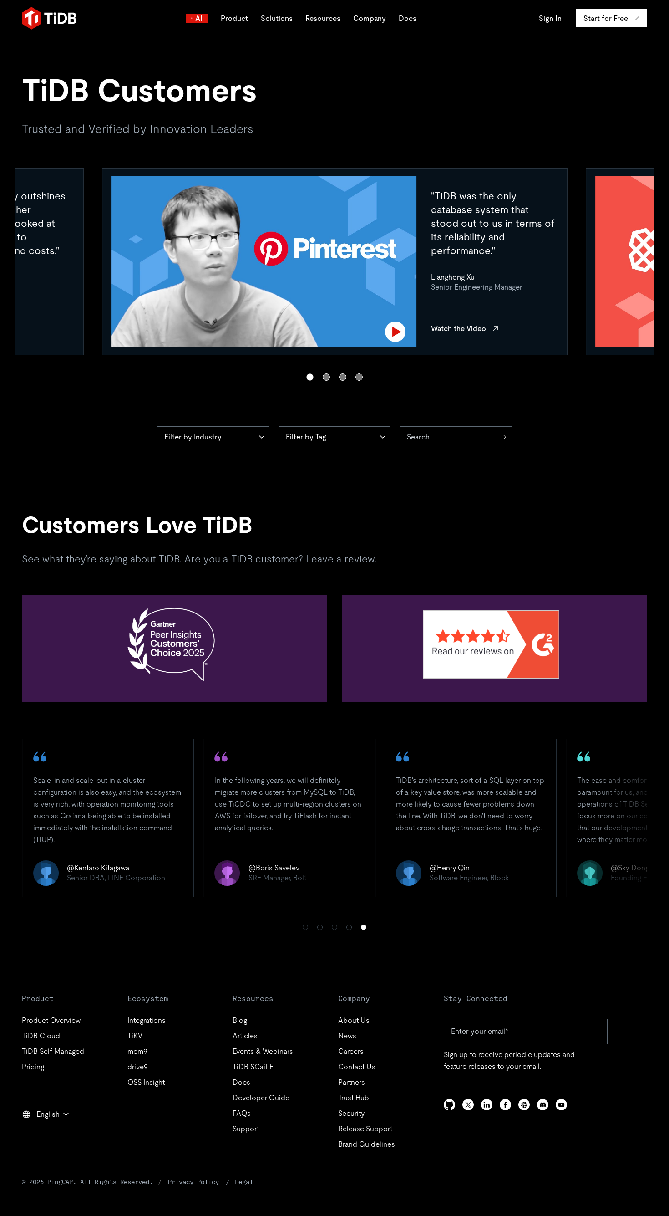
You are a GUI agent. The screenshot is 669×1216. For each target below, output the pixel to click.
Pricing (33, 1067)
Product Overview (51, 1020)
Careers (351, 1051)
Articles (245, 1036)
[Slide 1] (310, 377)
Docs (407, 18)
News (347, 1036)
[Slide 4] (359, 377)
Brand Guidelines (366, 1144)
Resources (322, 18)
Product (234, 18)
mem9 (137, 1051)
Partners (351, 1082)
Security (351, 1113)
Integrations (146, 1020)
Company (369, 18)
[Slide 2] (326, 377)
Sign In (550, 18)
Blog (240, 1020)
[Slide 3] (342, 377)
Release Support (365, 1128)
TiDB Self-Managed (53, 1051)
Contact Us (356, 1067)
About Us (354, 1020)
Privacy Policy (193, 1181)
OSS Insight (146, 1082)
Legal (244, 1181)
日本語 (39, 1134)
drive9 (137, 1067)
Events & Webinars (263, 1051)
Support (246, 1128)
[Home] (49, 18)
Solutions (277, 18)
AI (199, 18)
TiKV (134, 1036)
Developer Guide (261, 1097)
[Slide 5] (363, 927)
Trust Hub (353, 1097)
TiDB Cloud (41, 1036)
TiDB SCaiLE (253, 1067)
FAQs (242, 1113)
